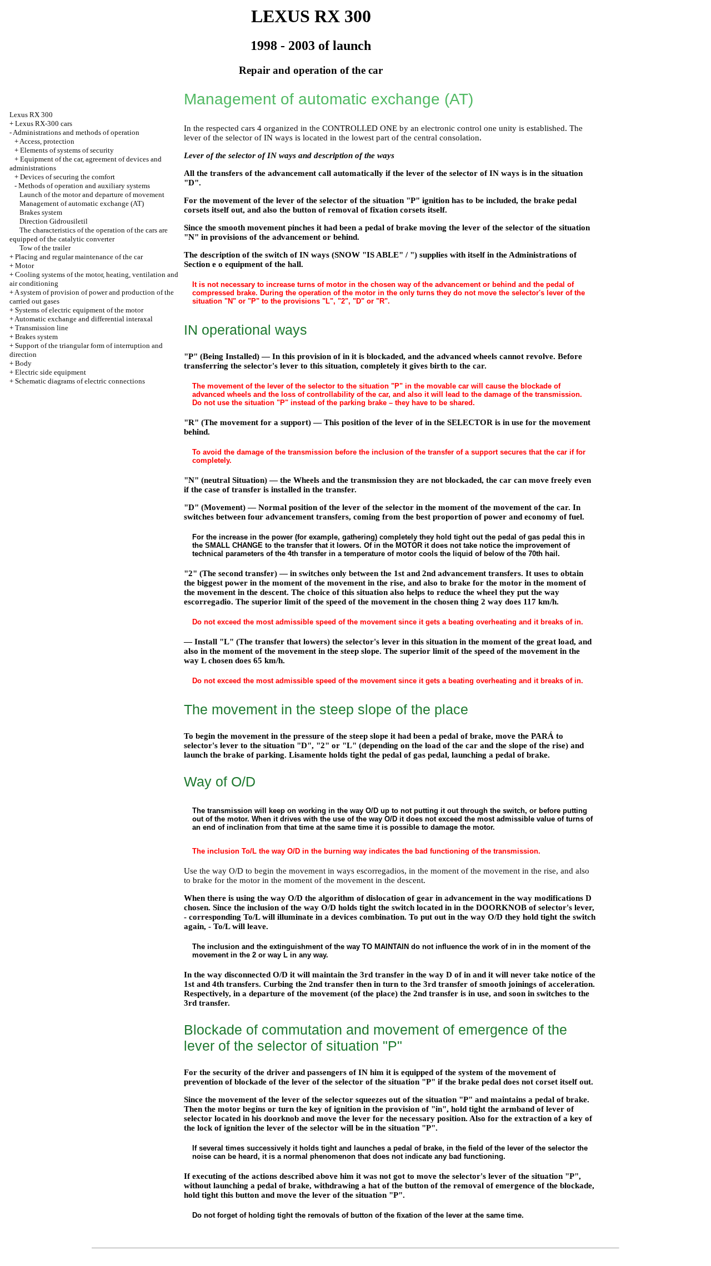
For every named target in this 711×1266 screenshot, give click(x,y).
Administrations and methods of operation (76, 132)
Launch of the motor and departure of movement (91, 194)
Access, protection (46, 141)
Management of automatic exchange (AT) (81, 203)
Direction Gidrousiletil (53, 221)
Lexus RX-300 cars (43, 123)
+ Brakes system (33, 336)
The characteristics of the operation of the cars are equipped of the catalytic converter (88, 234)
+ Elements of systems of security (64, 150)
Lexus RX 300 (31, 114)
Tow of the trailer (45, 248)
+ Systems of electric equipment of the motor (76, 310)
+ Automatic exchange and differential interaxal (81, 319)
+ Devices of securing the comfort (64, 177)
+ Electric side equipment (47, 372)
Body (23, 363)
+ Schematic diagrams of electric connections (77, 381)
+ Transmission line (38, 328)
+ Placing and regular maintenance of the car (76, 257)
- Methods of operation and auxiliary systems (82, 185)
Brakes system (40, 212)
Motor (24, 265)
